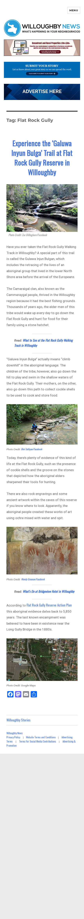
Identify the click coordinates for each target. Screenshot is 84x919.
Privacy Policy (13, 737)
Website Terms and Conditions (41, 737)
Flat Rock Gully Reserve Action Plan (49, 605)
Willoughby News (14, 733)
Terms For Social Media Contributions (37, 741)
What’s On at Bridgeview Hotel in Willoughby (48, 591)
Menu (73, 10)
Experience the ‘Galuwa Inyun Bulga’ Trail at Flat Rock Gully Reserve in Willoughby (42, 157)
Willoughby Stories (18, 719)
